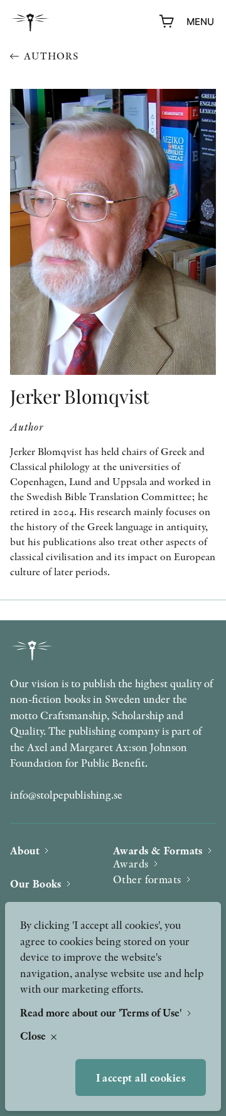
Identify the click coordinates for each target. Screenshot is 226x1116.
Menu (200, 22)
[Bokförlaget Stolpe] (30, 22)
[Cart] (167, 21)
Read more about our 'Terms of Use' (102, 1012)
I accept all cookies (141, 1077)
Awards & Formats (158, 850)
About (25, 850)
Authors (51, 56)
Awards (131, 863)
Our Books (36, 883)
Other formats (147, 879)
